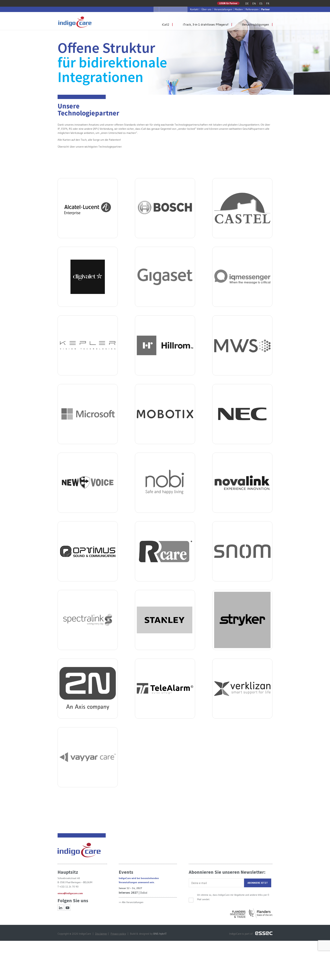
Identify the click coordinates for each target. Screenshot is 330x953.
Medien (239, 9)
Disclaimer (101, 933)
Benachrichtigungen (255, 24)
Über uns (206, 9)
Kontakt (194, 9)
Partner (265, 9)
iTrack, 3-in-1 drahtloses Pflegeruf (205, 24)
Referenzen (251, 9)
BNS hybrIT (160, 933)
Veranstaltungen (223, 9)
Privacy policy (118, 933)
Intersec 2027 (128, 892)
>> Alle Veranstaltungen (131, 902)
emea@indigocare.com (70, 893)
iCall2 (165, 24)
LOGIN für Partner (228, 3)
